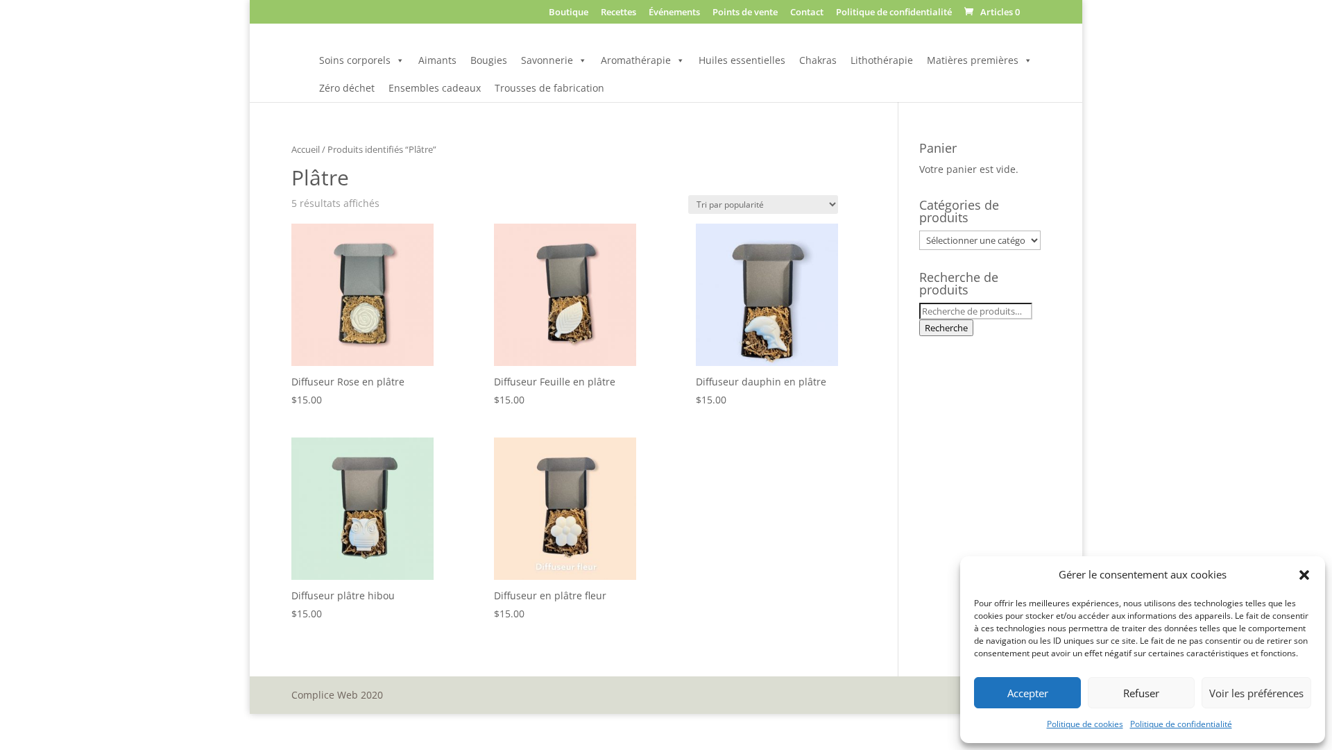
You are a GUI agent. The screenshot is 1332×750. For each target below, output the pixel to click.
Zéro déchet (347, 87)
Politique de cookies (1085, 724)
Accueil (305, 149)
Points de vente (745, 13)
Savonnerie (547, 60)
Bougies (488, 60)
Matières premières (972, 60)
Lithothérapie (882, 60)
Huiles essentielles (742, 60)
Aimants (437, 60)
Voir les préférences (1256, 693)
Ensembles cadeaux (434, 87)
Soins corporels (355, 60)
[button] (1304, 575)
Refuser (1141, 693)
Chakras (818, 60)
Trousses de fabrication (549, 87)
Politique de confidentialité (1181, 724)
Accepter (1027, 693)
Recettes (618, 13)
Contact (806, 13)
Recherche (946, 328)
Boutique (568, 13)
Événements (674, 13)
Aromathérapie (636, 60)
